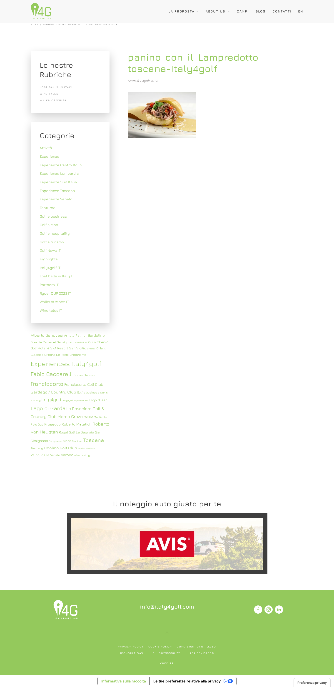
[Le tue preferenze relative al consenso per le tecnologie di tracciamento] (312, 682)
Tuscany (37, 448)
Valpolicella (40, 455)
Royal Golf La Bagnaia (76, 432)
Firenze (78, 375)
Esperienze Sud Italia (58, 182)
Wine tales (49, 93)
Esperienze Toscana (57, 191)
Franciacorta (47, 383)
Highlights (49, 259)
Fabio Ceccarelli (52, 374)
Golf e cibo (49, 225)
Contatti (281, 11)
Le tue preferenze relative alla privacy (187, 681)
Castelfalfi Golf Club (84, 342)
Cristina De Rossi (56, 354)
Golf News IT (50, 250)
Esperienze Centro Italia (61, 165)
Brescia (36, 342)
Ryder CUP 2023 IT (55, 293)
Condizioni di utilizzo (196, 646)
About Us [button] (215, 11)
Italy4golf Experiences (75, 400)
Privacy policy (131, 646)
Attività (46, 148)
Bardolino (96, 335)
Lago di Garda (48, 408)
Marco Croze (70, 416)
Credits (167, 663)
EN (300, 11)
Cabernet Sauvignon (57, 342)
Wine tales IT (51, 310)
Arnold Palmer (75, 335)
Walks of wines (53, 100)
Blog (261, 11)
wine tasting (82, 455)
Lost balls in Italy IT (57, 276)
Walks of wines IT (54, 302)
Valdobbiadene (86, 448)
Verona (67, 455)
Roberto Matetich (77, 424)
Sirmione (77, 441)
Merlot (88, 417)
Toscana (93, 440)
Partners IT (49, 285)
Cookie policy (160, 646)
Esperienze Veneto (56, 199)
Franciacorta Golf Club (83, 384)
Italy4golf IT (50, 268)
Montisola (100, 417)
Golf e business (53, 216)
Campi (243, 11)
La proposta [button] (181, 11)
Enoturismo (78, 354)
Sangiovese (55, 441)
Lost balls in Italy (56, 87)
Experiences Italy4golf (66, 363)
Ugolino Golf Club (60, 448)
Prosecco (52, 424)
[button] (167, 632)
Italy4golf (51, 399)
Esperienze (49, 156)
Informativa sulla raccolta (123, 681)
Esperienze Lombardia (59, 173)
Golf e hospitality (55, 233)
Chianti (91, 348)
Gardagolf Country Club (53, 392)
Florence (89, 375)
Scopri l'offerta (167, 543)
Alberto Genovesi (47, 335)
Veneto (55, 455)
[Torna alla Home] (41, 11)
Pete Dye (37, 424)
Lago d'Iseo (98, 400)
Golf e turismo (52, 242)
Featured (47, 208)
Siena (67, 441)
